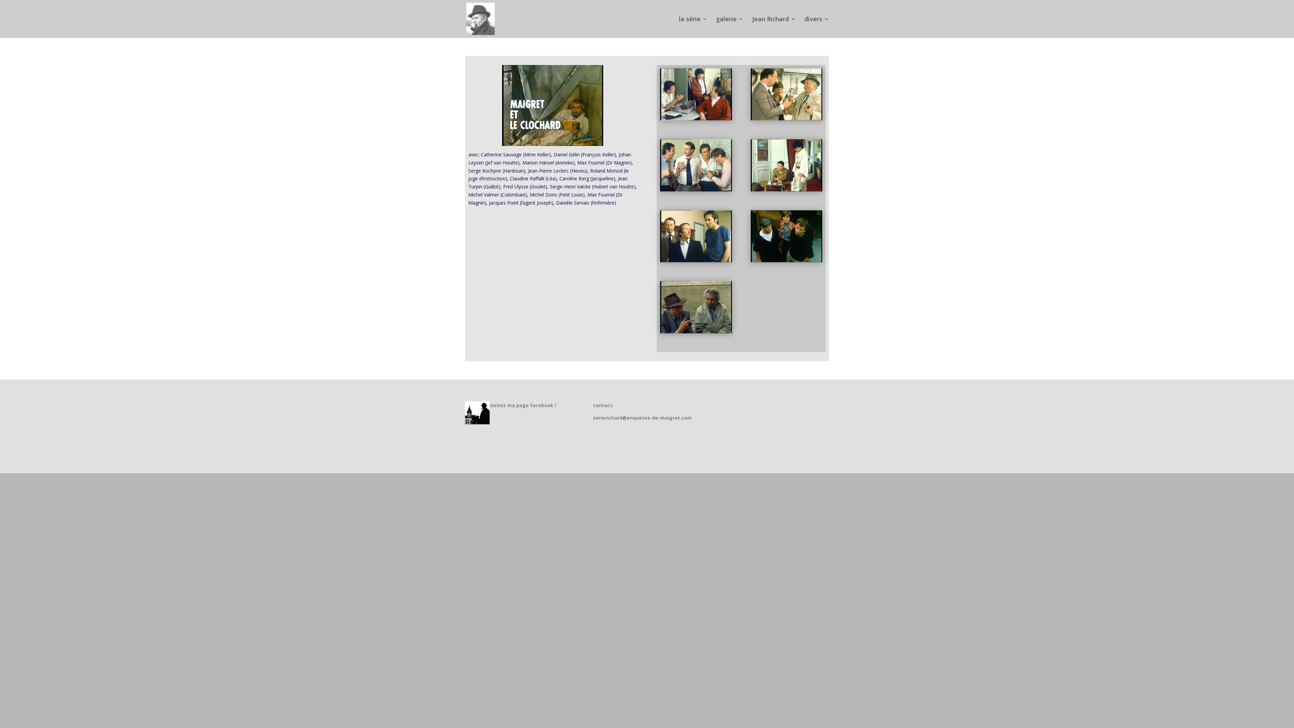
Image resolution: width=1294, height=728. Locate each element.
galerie (726, 20)
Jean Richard (770, 20)
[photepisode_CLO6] (696, 331)
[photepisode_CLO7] (696, 118)
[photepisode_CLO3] (786, 189)
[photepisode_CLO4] (696, 260)
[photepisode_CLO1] (786, 118)
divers (813, 20)
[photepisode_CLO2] (696, 189)
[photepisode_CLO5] (786, 260)
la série (690, 20)
